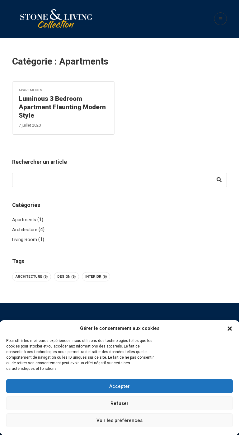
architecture (32, 277)
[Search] (219, 180)
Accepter (119, 386)
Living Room (24, 239)
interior (96, 277)
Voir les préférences (119, 420)
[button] (230, 328)
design (66, 277)
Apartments (24, 219)
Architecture (24, 229)
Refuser (119, 403)
